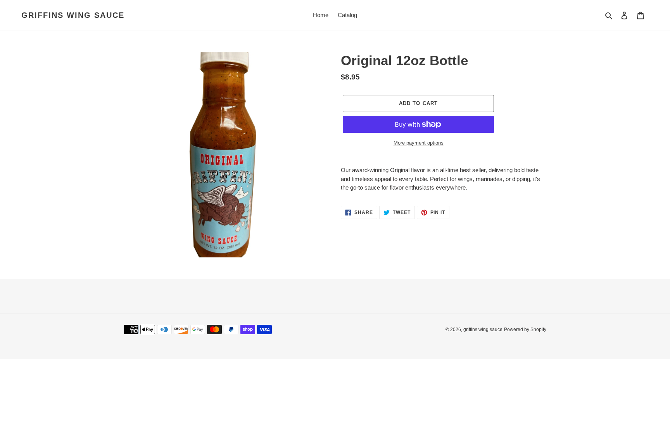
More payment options (419, 143)
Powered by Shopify (525, 329)
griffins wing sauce (72, 15)
